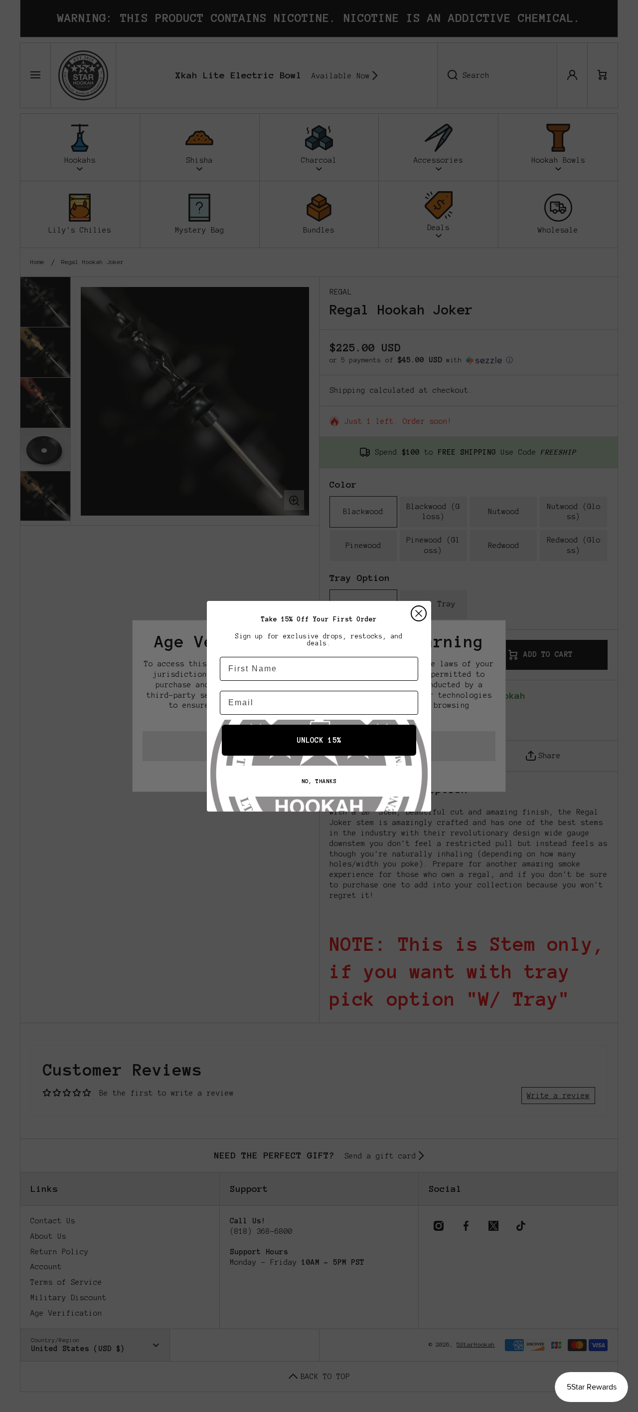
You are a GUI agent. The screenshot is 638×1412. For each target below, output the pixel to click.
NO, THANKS (319, 781)
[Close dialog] (418, 613)
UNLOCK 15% (319, 740)
